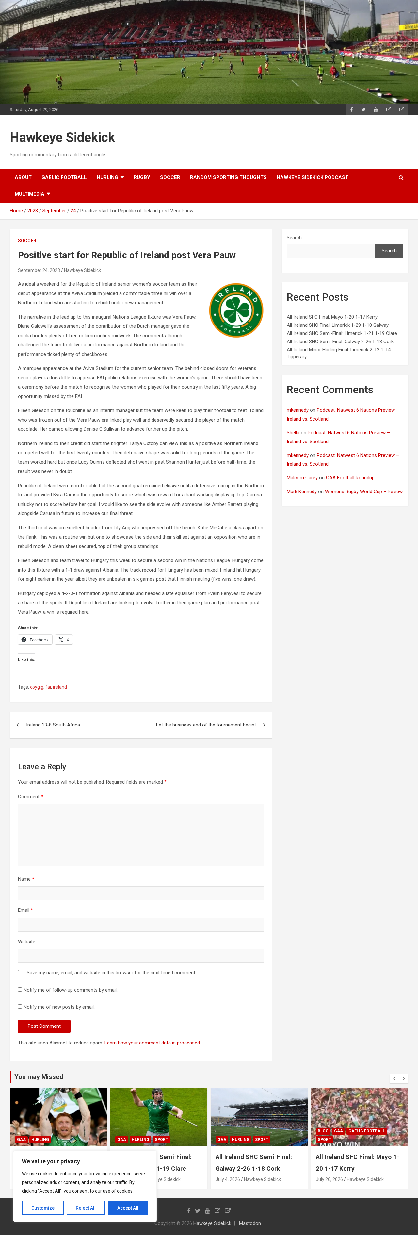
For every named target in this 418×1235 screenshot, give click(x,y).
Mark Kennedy (302, 491)
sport (61, 1139)
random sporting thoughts (228, 177)
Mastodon (250, 1223)
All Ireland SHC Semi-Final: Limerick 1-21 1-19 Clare (342, 333)
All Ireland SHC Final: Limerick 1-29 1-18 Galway (338, 325)
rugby (142, 177)
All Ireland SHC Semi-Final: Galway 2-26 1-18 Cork (340, 341)
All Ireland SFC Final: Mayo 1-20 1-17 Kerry (332, 317)
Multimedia (29, 194)
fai (48, 687)
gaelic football (64, 177)
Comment (30, 797)
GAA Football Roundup (350, 478)
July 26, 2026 (229, 1179)
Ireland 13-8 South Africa (53, 725)
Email (25, 910)
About (23, 177)
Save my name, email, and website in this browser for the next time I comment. (111, 973)
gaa (21, 1139)
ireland (60, 687)
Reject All (86, 1207)
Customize (43, 1207)
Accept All (127, 1207)
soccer (170, 177)
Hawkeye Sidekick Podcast (312, 177)
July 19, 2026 (329, 1179)
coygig (36, 687)
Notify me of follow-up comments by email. (71, 990)
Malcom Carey (302, 478)
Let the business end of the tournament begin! (206, 725)
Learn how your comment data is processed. (152, 1043)
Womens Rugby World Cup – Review (364, 491)
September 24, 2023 (39, 270)
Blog (222, 1131)
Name (26, 879)
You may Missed (38, 1077)
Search (294, 238)
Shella (293, 433)
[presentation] (394, 1078)
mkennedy (298, 410)
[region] (85, 1186)
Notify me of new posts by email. (59, 1007)
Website (26, 941)
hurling (107, 177)
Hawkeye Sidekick (62, 137)
